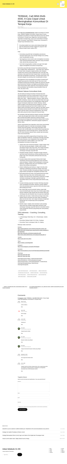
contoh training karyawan (33, 270)
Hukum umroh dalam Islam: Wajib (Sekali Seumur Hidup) (15, 438)
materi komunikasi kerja (43, 272)
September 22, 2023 (24, 354)
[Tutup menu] (61, 2)
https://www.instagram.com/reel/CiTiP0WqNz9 (28, 246)
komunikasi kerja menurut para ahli (23, 272)
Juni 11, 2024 (23, 363)
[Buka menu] (58, 4)
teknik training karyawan (22, 276)
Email (19, 397)
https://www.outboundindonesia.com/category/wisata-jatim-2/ (32, 234)
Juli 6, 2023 (23, 327)
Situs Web (19, 402)
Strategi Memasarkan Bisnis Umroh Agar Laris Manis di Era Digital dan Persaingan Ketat (23, 435)
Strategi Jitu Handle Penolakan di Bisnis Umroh (13, 432)
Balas (22, 306)
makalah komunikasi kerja (34, 272)
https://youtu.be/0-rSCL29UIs (24, 238)
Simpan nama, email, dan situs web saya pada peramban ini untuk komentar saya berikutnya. (33, 406)
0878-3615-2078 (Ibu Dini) (24, 254)
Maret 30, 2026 (62, 438)
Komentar (19, 381)
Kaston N (22, 364)
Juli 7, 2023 (23, 336)
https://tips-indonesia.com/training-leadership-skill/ (29, 233)
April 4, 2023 (23, 310)
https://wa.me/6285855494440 (27, 32)
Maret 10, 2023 (23, 301)
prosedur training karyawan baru (32, 274)
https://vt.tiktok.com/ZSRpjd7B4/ (25, 242)
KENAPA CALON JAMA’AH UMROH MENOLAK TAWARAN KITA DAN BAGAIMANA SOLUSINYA (25, 428)
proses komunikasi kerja (42, 274)
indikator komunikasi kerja (42, 270)
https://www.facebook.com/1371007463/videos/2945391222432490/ (33, 250)
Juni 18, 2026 (62, 428)
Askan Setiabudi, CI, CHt (8, 4)
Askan (22, 26)
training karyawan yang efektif (31, 276)
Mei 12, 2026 (63, 435)
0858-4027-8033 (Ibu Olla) (24, 256)
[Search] (19, 454)
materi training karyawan (22, 274)
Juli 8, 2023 (23, 345)
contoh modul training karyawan (23, 270)
